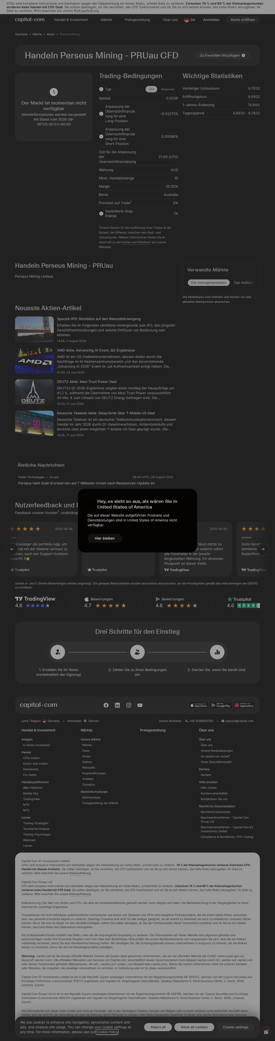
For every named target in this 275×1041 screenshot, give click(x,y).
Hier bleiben (105, 538)
